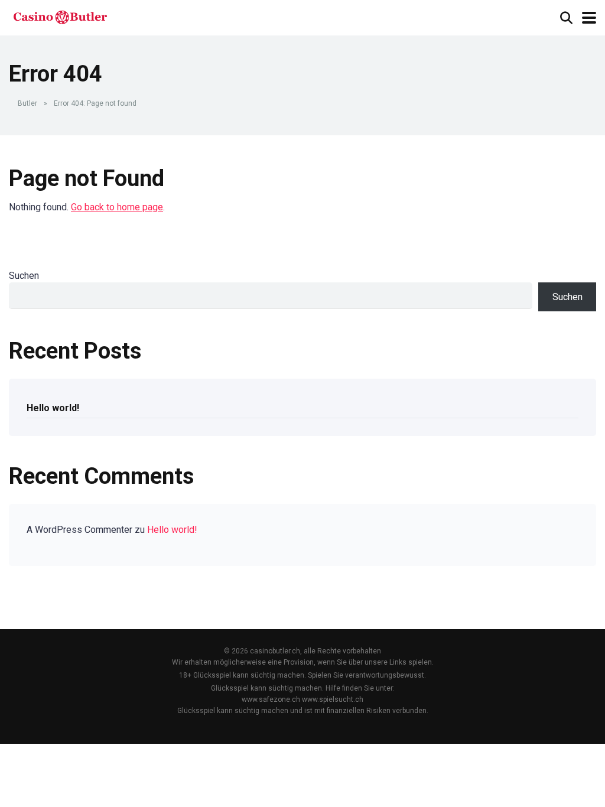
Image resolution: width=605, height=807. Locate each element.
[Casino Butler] (60, 16)
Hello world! (53, 408)
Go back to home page (117, 207)
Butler (27, 103)
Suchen (24, 275)
